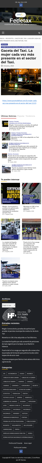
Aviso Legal (28, 443)
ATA (4, 373)
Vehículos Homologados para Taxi (14, 433)
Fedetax (20, 20)
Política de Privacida (15, 443)
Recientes (4, 44)
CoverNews (36, 458)
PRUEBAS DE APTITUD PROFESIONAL (20, 123)
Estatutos (6, 393)
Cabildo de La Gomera (28, 377)
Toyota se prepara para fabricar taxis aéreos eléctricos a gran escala (24, 168)
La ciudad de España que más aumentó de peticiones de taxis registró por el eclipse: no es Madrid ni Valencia (23, 147)
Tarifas (17, 429)
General (19, 397)
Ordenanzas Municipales (11, 417)
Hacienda (23, 401)
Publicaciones (31, 421)
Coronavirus (25, 385)
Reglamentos (16, 425)
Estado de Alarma (24, 389)
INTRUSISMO (32, 401)
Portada (16, 121)
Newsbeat (16, 413)
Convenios (15, 385)
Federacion (16, 393)
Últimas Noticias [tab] (8, 116)
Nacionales (26, 405)
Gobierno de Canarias (10, 401)
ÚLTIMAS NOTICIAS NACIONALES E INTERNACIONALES (17, 47)
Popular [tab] (21, 116)
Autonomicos (12, 373)
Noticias (11, 121)
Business (30, 373)
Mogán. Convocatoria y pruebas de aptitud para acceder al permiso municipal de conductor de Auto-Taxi (23, 126)
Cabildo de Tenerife (9, 381)
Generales (28, 397)
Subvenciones (7, 429)
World (30, 433)
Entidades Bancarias (9, 389)
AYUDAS (22, 373)
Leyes (5, 405)
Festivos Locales (8, 397)
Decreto (35, 385)
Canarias (21, 381)
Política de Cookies (20, 447)
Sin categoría (28, 425)
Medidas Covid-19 (14, 405)
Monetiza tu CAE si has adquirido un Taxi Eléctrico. (31, 208)
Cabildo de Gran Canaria (11, 377)
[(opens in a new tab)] (6, 136)
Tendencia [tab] (30, 116)
